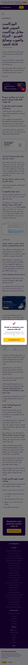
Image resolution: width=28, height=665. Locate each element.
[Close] (25, 322)
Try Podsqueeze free (14, 340)
